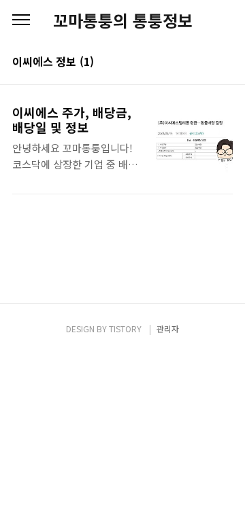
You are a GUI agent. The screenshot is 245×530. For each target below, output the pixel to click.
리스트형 (224, 62)
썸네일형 (205, 62)
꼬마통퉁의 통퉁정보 (123, 20)
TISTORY (125, 328)
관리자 (168, 328)
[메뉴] (21, 20)
